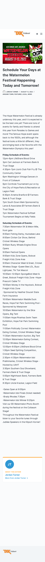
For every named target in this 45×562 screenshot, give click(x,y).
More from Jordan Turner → (16, 478)
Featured (17, 94)
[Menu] (41, 34)
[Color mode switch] (37, 34)
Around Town (8, 94)
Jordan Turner (12, 475)
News (30, 94)
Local (24, 94)
